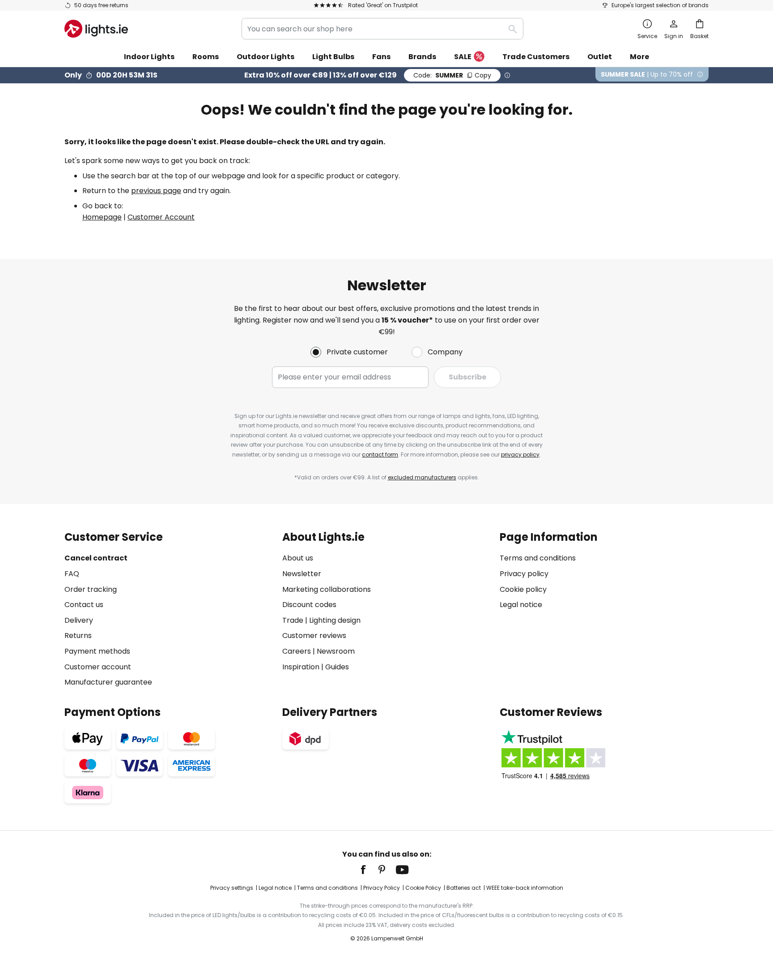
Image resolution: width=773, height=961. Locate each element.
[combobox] (382, 28)
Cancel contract (95, 558)
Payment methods (97, 651)
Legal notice (521, 604)
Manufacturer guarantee (108, 682)
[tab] (168, 609)
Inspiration (300, 667)
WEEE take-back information (524, 888)
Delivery (78, 620)
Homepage (102, 217)
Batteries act (463, 888)
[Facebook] (369, 869)
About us (297, 558)
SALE (462, 57)
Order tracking (90, 589)
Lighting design (335, 620)
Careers (296, 651)
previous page (156, 190)
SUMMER (452, 75)
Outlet (599, 57)
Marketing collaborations (326, 589)
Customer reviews (314, 635)
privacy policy (520, 454)
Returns (78, 635)
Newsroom (336, 651)
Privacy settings (231, 888)
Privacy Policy (381, 888)
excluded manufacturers (422, 477)
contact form (380, 454)
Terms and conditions (538, 558)
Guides (337, 667)
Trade (292, 620)
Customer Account (161, 217)
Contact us (83, 604)
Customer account (97, 667)
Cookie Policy (423, 888)
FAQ (71, 574)
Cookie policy (523, 589)
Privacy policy (524, 574)
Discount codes (309, 604)
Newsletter (301, 574)
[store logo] (96, 29)
